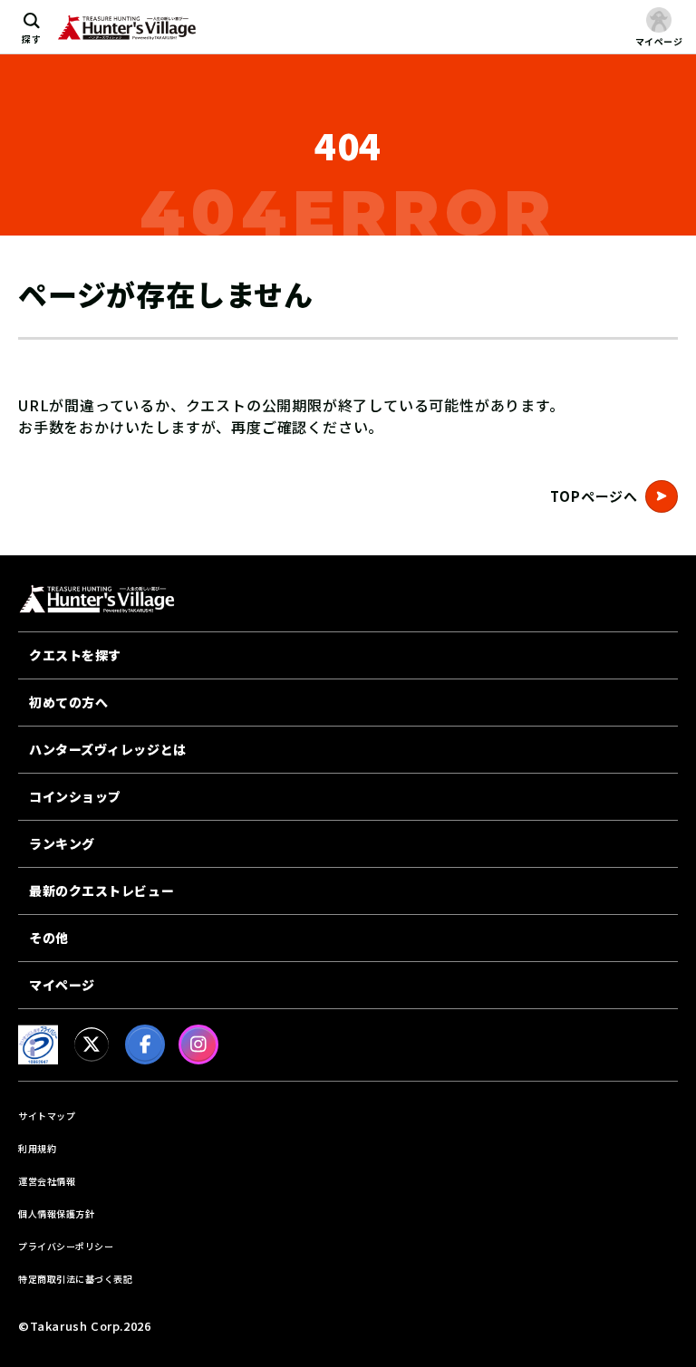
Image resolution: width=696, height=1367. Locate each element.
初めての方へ (68, 702)
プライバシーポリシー (65, 1246)
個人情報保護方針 (56, 1213)
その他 (49, 938)
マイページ (62, 985)
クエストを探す (75, 655)
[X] (91, 1044)
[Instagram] (198, 1044)
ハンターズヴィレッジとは (108, 749)
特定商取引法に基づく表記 (75, 1278)
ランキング (62, 843)
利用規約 (37, 1148)
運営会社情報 (46, 1181)
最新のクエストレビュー (101, 890)
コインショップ (75, 796)
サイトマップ (46, 1115)
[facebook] (145, 1044)
